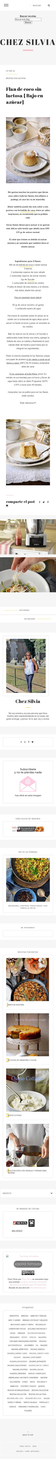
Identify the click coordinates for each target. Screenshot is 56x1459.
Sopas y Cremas (15, 1402)
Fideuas (33, 1337)
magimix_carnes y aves (17, 1353)
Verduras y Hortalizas (28, 1407)
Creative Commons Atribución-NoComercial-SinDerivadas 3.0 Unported (28, 1283)
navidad (43, 1377)
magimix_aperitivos (20, 1349)
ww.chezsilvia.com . (38, 1287)
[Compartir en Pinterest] (48, 502)
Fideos (25, 1337)
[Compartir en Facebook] (40, 502)
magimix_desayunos (19, 1361)
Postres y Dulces (29, 1386)
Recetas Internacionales (19, 1390)
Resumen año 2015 (33, 1398)
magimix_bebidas (37, 1349)
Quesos (41, 1386)
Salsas (47, 1398)
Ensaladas (15, 1337)
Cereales (22, 1333)
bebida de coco (27, 210)
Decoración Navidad (36, 1333)
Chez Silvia (28, 42)
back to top (28, 1435)
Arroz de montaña (16, 1005)
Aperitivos (14, 1316)
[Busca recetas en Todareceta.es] (28, 1256)
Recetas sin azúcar (40, 1390)
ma (37, 1345)
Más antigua (24, 610)
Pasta (32, 1382)
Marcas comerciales (37, 1373)
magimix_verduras (18, 1373)
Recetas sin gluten (18, 1394)
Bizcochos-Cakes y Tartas (22, 1324)
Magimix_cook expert (32, 1357)
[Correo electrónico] (7, 505)
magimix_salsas (36, 1369)
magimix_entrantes (37, 1361)
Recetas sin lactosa (16, 78)
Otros (25, 1382)
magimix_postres (20, 1369)
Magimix (43, 1345)
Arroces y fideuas (39, 1316)
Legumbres (29, 1345)
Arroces (25, 1316)
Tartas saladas (30, 1402)
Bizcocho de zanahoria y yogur (22, 1060)
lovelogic (34, 1451)
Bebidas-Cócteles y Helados (35, 1320)
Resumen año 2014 (15, 1398)
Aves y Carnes (14, 1320)
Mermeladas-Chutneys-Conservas (24, 1377)
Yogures (28, 1411)
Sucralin (31, 279)
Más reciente (29, 619)
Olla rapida (15, 1382)
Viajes (43, 1407)
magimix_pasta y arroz (38, 1365)
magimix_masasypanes (17, 1365)
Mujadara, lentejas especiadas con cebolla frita (28, 907)
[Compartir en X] (44, 502)
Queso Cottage (14, 1115)
